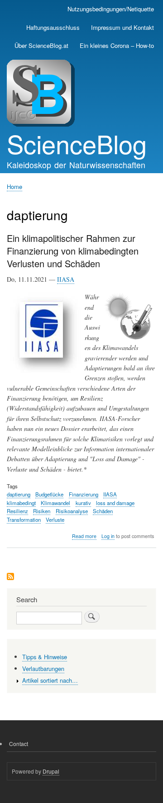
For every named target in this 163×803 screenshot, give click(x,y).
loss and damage (115, 502)
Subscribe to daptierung (10, 577)
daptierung (18, 494)
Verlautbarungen (43, 668)
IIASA (65, 279)
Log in (108, 536)
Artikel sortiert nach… (50, 680)
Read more (84, 536)
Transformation (24, 519)
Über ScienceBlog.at (41, 45)
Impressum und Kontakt (122, 27)
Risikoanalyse (72, 511)
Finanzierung (83, 494)
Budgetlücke (49, 494)
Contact (18, 743)
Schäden (103, 511)
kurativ (83, 502)
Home (14, 186)
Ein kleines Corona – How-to (117, 45)
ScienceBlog (77, 143)
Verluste (55, 519)
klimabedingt (21, 502)
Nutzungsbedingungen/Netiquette (110, 9)
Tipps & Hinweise (44, 656)
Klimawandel (55, 502)
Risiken (41, 511)
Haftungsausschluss (53, 27)
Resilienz (17, 511)
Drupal (51, 771)
